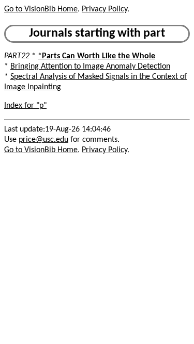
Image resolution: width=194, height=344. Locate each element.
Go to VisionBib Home (41, 9)
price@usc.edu (43, 140)
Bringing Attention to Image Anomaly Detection (90, 66)
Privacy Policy (104, 9)
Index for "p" (25, 106)
